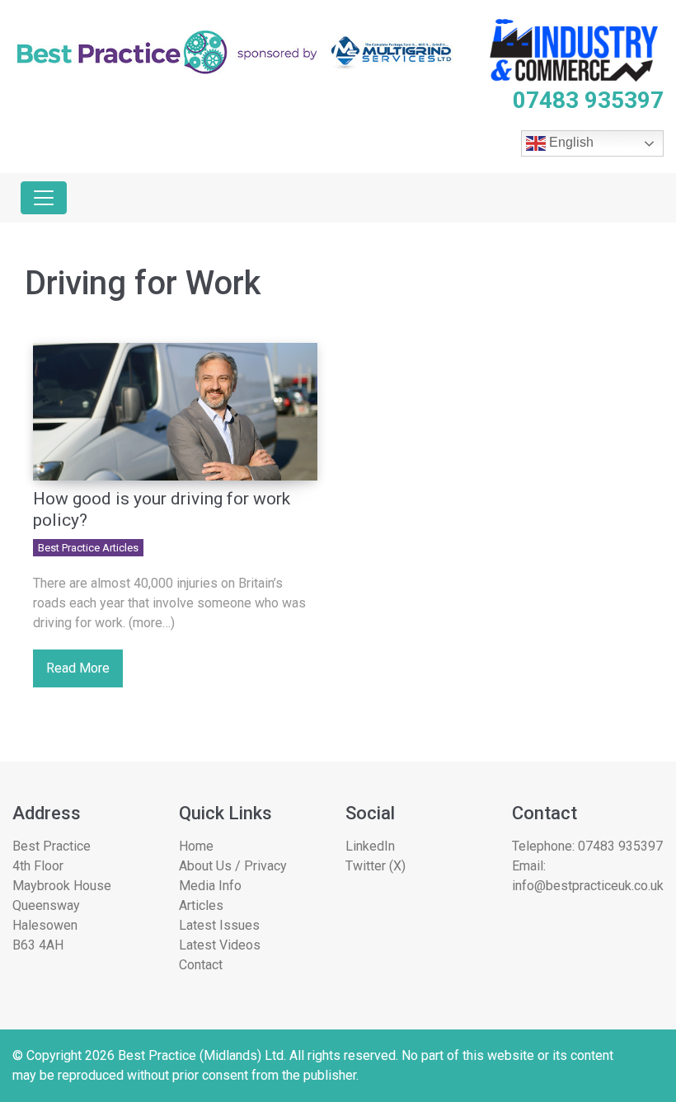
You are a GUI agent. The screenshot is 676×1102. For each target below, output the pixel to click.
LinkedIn (370, 846)
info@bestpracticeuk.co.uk (588, 885)
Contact (201, 965)
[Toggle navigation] (44, 197)
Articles (201, 905)
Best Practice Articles (88, 548)
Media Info (210, 885)
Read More (78, 668)
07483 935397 (620, 846)
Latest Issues (219, 925)
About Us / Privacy (233, 866)
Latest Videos (220, 945)
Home (196, 846)
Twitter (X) (375, 866)
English (570, 143)
